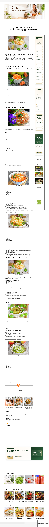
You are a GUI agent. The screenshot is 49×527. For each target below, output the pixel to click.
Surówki (39, 64)
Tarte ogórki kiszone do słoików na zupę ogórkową (19, 485)
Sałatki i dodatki (39, 128)
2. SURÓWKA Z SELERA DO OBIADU (14, 107)
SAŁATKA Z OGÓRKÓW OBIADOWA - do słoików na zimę (39, 170)
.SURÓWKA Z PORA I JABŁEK (13, 339)
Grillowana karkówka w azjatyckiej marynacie (40, 501)
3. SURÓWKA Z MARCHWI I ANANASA (14, 169)
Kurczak (39, 49)
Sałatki (39, 62)
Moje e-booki (38, 106)
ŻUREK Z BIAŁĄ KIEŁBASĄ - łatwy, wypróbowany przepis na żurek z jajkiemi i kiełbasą (25, 390)
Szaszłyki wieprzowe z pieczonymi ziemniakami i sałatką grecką (9, 501)
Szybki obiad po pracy (39, 122)
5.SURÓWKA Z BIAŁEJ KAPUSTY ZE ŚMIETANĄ (17, 257)
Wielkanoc (38, 77)
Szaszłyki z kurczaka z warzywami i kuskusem (19, 501)
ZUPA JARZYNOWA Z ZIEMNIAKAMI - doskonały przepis (39, 182)
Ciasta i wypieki (39, 59)
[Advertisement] (24, 466)
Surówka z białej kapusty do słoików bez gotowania (9, 407)
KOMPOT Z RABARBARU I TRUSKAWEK (29, 501)
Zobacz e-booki (39, 152)
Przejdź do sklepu (10, 457)
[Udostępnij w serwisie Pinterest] (10, 382)
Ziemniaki (39, 67)
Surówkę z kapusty (11, 255)
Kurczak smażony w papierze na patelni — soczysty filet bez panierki (19, 407)
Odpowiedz (8, 416)
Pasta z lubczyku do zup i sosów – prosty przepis (9, 485)
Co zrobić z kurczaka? (39, 120)
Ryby (39, 54)
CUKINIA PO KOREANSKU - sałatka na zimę (39, 176)
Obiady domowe (38, 47)
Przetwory (39, 82)
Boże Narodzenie (39, 80)
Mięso (39, 51)
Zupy (39, 57)
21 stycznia (11, 418)
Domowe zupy (38, 104)
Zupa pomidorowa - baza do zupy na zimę (39, 485)
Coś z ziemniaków (39, 126)
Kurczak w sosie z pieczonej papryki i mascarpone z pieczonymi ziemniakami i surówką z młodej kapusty (28, 407)
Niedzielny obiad (39, 74)
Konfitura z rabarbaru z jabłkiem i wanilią (29, 485)
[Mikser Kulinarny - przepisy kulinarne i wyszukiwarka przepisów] (39, 204)
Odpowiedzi (8, 421)
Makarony (39, 69)
